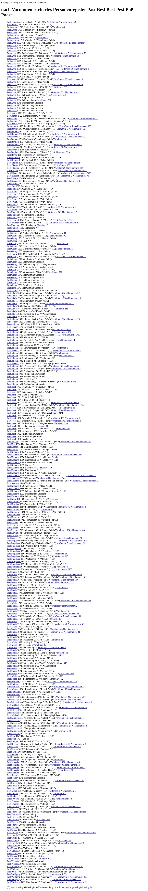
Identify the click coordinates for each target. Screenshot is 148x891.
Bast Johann (13, 327)
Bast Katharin (13, 478)
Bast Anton (12, 123)
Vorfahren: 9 (62, 243)
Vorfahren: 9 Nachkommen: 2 (63, 606)
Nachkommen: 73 (64, 798)
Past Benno (12, 155)
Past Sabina (12, 752)
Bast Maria (12, 626)
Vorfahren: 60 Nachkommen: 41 (65, 632)
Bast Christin (13, 168)
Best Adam (12, 24)
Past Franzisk (13, 225)
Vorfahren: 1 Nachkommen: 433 (76, 126)
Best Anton (12, 113)
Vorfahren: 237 (44, 100)
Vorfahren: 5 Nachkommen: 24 (71, 543)
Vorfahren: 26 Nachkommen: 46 (65, 762)
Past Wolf (11, 871)
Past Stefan (12, 796)
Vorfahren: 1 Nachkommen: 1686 (66, 574)
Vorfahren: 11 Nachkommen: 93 (62, 207)
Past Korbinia (13, 501)
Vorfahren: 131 (66, 220)
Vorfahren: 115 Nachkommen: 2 (66, 368)
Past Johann (12, 319)
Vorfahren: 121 (59, 793)
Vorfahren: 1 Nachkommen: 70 (67, 538)
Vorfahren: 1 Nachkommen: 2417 (76, 173)
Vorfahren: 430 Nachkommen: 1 (63, 222)
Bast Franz (12, 191)
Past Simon (12, 780)
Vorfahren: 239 (63, 152)
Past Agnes (12, 30)
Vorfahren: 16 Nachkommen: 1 (75, 69)
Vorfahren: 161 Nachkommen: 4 (64, 366)
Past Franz (12, 189)
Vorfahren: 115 (60, 87)
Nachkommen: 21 (64, 248)
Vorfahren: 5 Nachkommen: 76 (72, 53)
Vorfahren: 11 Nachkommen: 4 (72, 744)
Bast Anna (12, 79)
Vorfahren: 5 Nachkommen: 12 (71, 129)
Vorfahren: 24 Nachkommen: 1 (83, 118)
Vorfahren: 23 (59, 139)
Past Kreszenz (13, 514)
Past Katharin (13, 452)
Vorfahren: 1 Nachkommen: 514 (60, 340)
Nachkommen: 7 (66, 355)
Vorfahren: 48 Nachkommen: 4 (64, 629)
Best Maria (12, 603)
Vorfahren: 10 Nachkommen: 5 (65, 147)
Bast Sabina (12, 754)
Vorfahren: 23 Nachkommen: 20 (68, 866)
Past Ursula (12, 830)
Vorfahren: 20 (54, 619)
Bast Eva (11, 186)
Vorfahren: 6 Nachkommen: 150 (69, 168)
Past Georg (12, 233)
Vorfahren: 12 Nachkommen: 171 (71, 136)
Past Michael (13, 697)
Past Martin (12, 679)
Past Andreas (13, 35)
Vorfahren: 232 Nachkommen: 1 (65, 92)
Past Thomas (13, 827)
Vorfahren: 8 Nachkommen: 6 (62, 791)
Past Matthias (13, 681)
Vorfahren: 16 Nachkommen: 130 (75, 441)
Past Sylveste (13, 798)
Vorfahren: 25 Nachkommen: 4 (61, 410)
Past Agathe (12, 27)
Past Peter (11, 739)
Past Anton (12, 118)
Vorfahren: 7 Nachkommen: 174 (69, 780)
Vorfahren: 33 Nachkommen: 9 (84, 480)
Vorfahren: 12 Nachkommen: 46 (64, 613)
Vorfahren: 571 (59, 95)
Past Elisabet (13, 173)
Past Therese (13, 806)
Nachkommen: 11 (58, 233)
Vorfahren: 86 (39, 645)
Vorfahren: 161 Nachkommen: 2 (65, 418)
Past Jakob (12, 293)
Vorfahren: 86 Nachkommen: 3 (68, 79)
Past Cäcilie (12, 170)
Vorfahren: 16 (62, 611)
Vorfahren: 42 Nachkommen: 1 (66, 869)
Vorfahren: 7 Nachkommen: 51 (73, 707)
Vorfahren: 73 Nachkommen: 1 (52, 647)
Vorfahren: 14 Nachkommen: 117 (66, 66)
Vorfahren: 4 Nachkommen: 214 (71, 699)
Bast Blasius (13, 162)
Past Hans (12, 288)
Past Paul (11, 736)
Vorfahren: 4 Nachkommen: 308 (72, 540)
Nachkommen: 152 (62, 332)
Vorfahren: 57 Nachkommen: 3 (65, 402)
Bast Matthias (13, 689)
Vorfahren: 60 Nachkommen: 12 (65, 765)
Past (9, 22)
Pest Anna (12, 84)
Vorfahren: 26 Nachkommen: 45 (69, 624)
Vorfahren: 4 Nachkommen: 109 (66, 879)
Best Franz (12, 194)
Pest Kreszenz (13, 512)
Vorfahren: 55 (61, 353)
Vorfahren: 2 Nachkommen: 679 (61, 22)
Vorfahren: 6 (62, 566)
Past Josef (11, 387)
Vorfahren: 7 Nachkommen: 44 (67, 616)
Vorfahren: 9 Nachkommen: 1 (65, 134)
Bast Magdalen (14, 548)
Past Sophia (12, 793)
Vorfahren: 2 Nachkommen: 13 (65, 319)
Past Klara (12, 499)
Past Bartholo (13, 142)
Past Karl (11, 444)
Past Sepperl (13, 778)
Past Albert (12, 32)
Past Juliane (12, 441)
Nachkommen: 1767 (71, 334)
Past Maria (12, 569)
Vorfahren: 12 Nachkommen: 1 (69, 718)
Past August (12, 126)
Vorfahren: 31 (43, 225)
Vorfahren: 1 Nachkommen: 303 (81, 832)
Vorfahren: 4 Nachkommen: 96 (65, 56)
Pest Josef (11, 394)
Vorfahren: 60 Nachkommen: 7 (59, 303)
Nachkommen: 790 (57, 235)
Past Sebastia (13, 757)
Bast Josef (12, 392)
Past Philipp (12, 741)
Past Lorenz (12, 522)
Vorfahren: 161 (62, 553)
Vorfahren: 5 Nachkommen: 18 (66, 181)
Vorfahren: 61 (69, 407)
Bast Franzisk (13, 220)
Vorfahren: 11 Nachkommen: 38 (63, 71)
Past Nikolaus (13, 718)
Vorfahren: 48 (58, 27)
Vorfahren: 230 (63, 165)
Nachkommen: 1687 (61, 329)
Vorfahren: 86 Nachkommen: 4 (67, 162)
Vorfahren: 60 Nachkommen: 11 (69, 689)
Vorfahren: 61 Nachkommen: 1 (72, 723)
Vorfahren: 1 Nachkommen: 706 (63, 580)
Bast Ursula (12, 832)
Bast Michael (13, 705)
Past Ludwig (13, 535)
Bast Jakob (12, 290)
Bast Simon (12, 791)
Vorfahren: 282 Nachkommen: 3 (62, 212)
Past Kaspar (12, 447)
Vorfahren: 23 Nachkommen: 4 (67, 350)
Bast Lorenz (13, 525)
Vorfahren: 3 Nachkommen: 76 (75, 175)
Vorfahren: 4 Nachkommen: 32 (65, 293)
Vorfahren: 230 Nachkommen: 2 (66, 421)
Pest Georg (12, 256)
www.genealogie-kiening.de (79, 887)
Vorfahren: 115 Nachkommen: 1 (71, 256)
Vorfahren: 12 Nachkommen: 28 (66, 298)
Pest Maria (12, 663)
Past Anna (12, 43)
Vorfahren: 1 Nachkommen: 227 (71, 697)
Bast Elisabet (13, 175)
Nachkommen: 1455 (57, 874)
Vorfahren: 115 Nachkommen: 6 (68, 84)
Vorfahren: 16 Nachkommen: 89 (70, 530)
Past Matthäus (13, 692)
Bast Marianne (14, 676)
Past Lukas (12, 538)
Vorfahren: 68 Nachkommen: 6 (71, 767)
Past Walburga (14, 869)
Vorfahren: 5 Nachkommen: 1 (78, 702)
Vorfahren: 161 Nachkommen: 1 (66, 806)
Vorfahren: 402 (69, 381)
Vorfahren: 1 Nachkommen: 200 (67, 454)
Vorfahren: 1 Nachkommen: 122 (62, 681)
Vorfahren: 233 (46, 267)
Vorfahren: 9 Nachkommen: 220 (72, 877)
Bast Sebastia (13, 775)
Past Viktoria (13, 858)
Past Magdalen (14, 540)
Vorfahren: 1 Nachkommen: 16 (69, 405)
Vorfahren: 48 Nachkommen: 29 (69, 843)
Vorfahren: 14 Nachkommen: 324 (75, 600)
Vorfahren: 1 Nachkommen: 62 (72, 577)
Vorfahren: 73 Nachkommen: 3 (72, 507)
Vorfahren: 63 (61, 652)
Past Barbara (13, 129)
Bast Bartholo (13, 147)
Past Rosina (12, 744)
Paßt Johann (13, 321)
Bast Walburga (14, 866)
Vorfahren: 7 (42, 37)
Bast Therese (13, 801)
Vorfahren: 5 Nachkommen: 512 (59, 582)
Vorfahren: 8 (62, 348)
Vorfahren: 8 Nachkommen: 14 (50, 478)
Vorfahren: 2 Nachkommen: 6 (72, 43)
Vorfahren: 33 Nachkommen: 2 (68, 144)
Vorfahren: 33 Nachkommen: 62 (69, 686)
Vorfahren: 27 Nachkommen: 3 (73, 725)
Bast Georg (12, 254)
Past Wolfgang (14, 874)
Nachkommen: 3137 (63, 569)
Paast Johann (13, 324)
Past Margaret (13, 566)
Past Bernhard (13, 157)
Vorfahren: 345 (60, 663)
